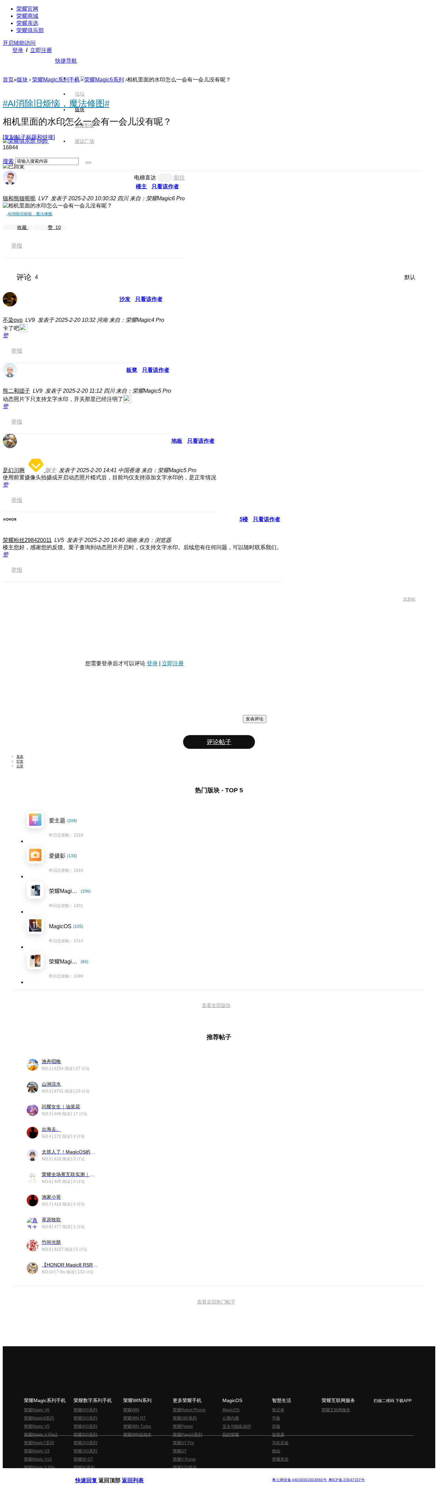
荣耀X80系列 (185, 1418)
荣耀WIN (131, 1410)
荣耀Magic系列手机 (56, 80)
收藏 (22, 227)
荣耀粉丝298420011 (27, 540)
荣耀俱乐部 (30, 30)
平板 (276, 1418)
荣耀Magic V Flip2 (40, 1434)
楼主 (141, 186)
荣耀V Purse (184, 1459)
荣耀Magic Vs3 (38, 1459)
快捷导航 (66, 61)
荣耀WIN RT (134, 1418)
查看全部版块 (216, 1005)
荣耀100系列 (85, 1451)
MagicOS (231, 1410)
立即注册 (41, 50)
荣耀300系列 (85, 1434)
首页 (80, 78)
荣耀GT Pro (183, 1442)
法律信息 (196, 1474)
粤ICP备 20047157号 (346, 1480)
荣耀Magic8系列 (39, 1418)
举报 (16, 246)
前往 (179, 177)
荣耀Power (183, 1426)
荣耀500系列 (85, 1418)
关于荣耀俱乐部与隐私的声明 (139, 1474)
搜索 (8, 161)
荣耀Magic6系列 (104, 80)
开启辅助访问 (19, 43)
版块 (22, 80)
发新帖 (409, 599)
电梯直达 (145, 177)
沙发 (124, 299)
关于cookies (177, 1474)
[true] (88, 163)
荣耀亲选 (27, 23)
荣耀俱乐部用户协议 (94, 1474)
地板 (176, 441)
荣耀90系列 (84, 1467)
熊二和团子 (16, 391)
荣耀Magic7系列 (39, 1442)
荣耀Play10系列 (187, 1434)
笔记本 (278, 1410)
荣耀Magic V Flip (39, 1467)
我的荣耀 (230, 1434)
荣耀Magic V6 (37, 1410)
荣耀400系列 (85, 1426)
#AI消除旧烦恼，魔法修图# (56, 103)
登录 (17, 50)
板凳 (131, 370)
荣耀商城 (27, 16)
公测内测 (230, 1418)
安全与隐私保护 (236, 1426)
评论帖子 (219, 742)
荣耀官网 (27, 9)
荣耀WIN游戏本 (137, 1434)
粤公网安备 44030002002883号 (299, 1480)
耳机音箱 (280, 1442)
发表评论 (254, 718)
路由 (276, 1451)
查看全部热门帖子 (216, 1302)
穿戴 (276, 1426)
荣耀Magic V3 (37, 1451)
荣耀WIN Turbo (137, 1426)
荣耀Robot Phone (189, 1410)
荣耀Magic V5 (37, 1426)
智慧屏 (278, 1434)
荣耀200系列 (85, 1442)
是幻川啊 (14, 470)
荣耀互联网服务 (336, 1410)
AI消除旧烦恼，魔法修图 (30, 214)
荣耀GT (179, 1451)
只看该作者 (165, 186)
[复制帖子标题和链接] (29, 137)
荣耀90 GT (83, 1459)
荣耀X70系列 (185, 1467)
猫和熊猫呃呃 (19, 198)
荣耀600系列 (85, 1410)
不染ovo (13, 320)
